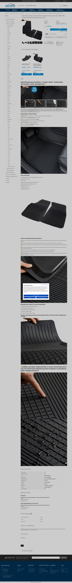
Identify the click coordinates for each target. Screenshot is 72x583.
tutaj (26, 292)
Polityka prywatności (44, 284)
